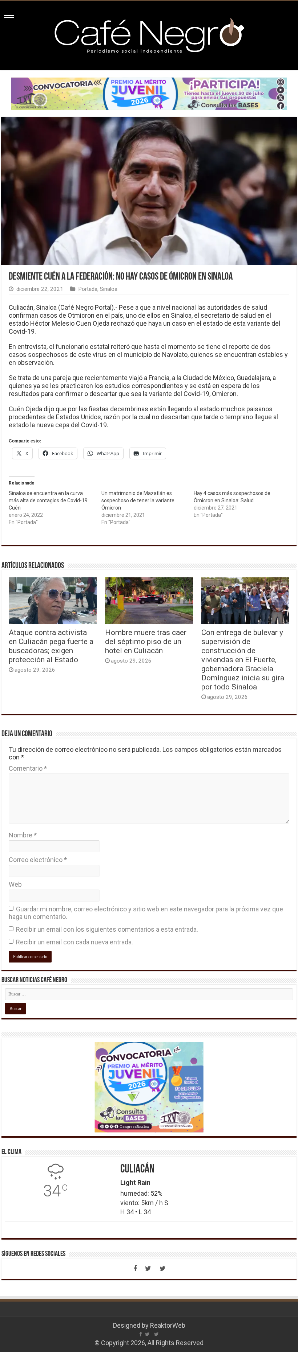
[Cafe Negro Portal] (149, 34)
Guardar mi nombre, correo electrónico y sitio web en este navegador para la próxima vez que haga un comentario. (146, 912)
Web (15, 884)
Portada (87, 289)
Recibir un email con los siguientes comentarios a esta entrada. (107, 929)
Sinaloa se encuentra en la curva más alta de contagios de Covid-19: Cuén (49, 500)
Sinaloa (108, 289)
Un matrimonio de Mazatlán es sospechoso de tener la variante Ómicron (137, 500)
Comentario (28, 768)
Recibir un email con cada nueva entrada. (74, 942)
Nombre (23, 835)
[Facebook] (135, 1268)
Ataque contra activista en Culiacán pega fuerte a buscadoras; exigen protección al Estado (51, 646)
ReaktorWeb (167, 1325)
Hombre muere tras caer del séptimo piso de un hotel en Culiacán (145, 641)
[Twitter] (148, 1268)
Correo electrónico (38, 859)
